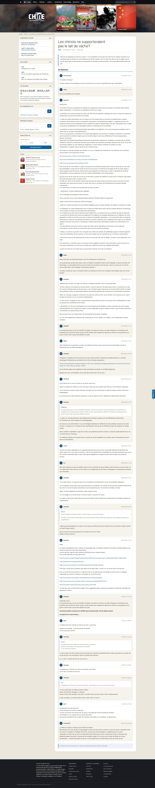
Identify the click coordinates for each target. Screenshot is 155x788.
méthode (35, 115)
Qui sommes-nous (108, 766)
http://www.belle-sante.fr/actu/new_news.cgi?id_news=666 (78, 584)
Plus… (83, 2)
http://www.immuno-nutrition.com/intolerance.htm (75, 156)
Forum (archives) (73, 779)
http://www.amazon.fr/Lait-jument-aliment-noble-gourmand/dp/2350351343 (83, 581)
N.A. (64, 463)
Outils (70, 774)
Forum (25, 34)
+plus (50, 38)
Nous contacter (107, 768)
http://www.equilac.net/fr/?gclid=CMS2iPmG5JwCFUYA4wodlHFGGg (81, 577)
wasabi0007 (66, 723)
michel (65, 445)
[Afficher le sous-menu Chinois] (45, 2)
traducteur (30, 115)
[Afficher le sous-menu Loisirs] (53, 2)
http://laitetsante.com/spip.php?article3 (72, 561)
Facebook (88, 774)
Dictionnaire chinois (74, 771)
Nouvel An (76, 2)
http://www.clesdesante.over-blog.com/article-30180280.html (78, 159)
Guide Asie (58, 2)
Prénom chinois (73, 776)
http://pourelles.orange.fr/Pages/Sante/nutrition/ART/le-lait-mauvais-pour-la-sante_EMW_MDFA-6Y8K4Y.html (93, 558)
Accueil (21, 34)
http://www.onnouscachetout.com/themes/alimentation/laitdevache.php (81, 565)
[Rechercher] (134, 2)
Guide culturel (72, 766)
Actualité (71, 768)
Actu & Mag (67, 2)
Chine (35, 2)
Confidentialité (107, 774)
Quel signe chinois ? (35, 147)
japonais (32, 129)
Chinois (41, 2)
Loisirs (49, 2)
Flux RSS (88, 766)
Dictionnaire (23, 115)
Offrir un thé (37, 22)
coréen (37, 129)
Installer (88, 771)
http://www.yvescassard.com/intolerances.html (74, 163)
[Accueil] (20, 2)
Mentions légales (107, 771)
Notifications (89, 768)
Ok (49, 111)
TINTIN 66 (66, 379)
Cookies (105, 776)
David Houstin (67, 75)
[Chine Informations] (37, 17)
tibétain (27, 129)
